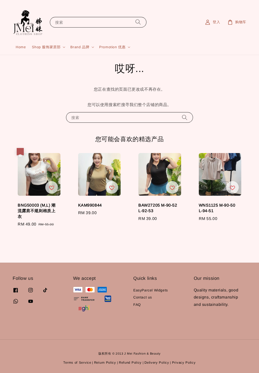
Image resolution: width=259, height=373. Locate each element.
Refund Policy (130, 362)
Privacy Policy (184, 362)
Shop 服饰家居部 (46, 47)
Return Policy (105, 362)
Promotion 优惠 (112, 47)
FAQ (137, 305)
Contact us (142, 297)
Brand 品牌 (79, 47)
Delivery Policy (156, 362)
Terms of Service (77, 362)
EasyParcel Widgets (150, 290)
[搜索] (138, 22)
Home (21, 47)
